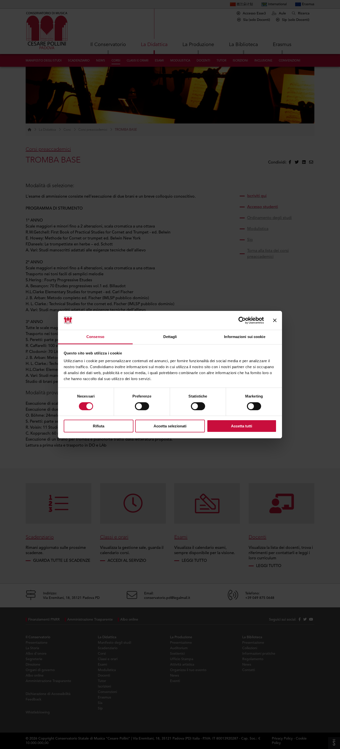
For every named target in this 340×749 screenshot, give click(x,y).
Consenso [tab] (95, 337)
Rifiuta (98, 426)
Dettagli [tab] (170, 337)
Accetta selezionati (170, 426)
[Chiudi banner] (275, 320)
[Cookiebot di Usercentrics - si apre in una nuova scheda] (242, 320)
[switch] (142, 406)
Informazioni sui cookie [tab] (244, 337)
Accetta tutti (241, 426)
